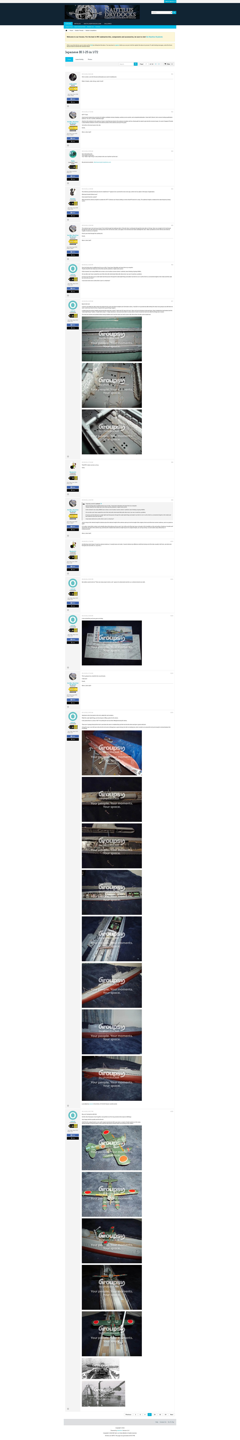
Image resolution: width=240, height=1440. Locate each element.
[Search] (174, 12)
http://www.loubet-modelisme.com (102, 162)
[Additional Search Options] (171, 12)
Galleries (107, 23)
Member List (90, 27)
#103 (172, 673)
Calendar (97, 27)
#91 (172, 74)
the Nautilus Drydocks (154, 37)
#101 (172, 579)
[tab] (69, 59)
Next (171, 1414)
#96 (172, 264)
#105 (172, 1111)
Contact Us (163, 1422)
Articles (77, 23)
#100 (172, 541)
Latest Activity (79, 59)
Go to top (171, 1422)
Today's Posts (69, 27)
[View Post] (101, 503)
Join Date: (70, 94)
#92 (172, 112)
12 (160, 1414)
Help (156, 1422)
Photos (90, 59)
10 (154, 1414)
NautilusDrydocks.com (92, 23)
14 (165, 1414)
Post (74, 102)
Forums (68, 23)
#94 (172, 189)
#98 (172, 462)
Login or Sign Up (169, 1)
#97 (172, 301)
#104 (172, 712)
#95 (172, 225)
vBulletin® (119, 1430)
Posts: (69, 95)
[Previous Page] (156, 64)
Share (73, 99)
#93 (172, 151)
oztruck (91, 1104)
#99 (172, 500)
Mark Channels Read (79, 27)
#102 (172, 615)
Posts (69, 59)
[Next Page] (159, 64)
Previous (128, 1414)
